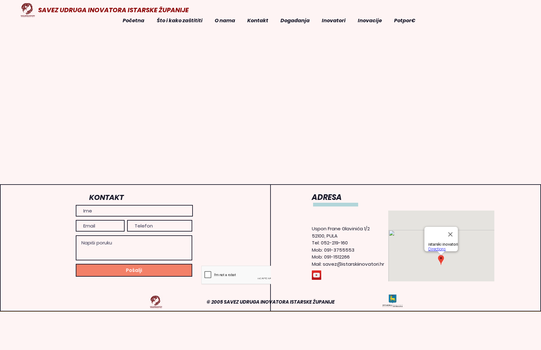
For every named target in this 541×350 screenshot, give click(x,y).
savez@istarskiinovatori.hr (353, 264)
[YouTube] (316, 275)
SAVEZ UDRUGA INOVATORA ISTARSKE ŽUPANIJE (113, 10)
